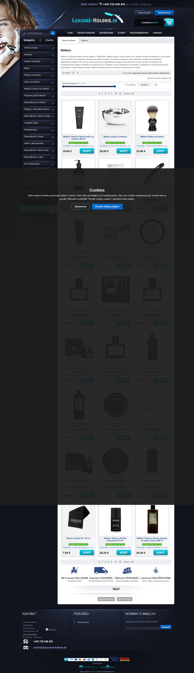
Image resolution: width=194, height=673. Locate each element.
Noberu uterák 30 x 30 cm (78, 538)
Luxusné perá (97, 663)
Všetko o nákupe (86, 33)
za (150, 23)
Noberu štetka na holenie (152, 137)
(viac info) (90, 146)
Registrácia (164, 13)
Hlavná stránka (68, 40)
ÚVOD (70, 33)
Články (121, 33)
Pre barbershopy (139, 33)
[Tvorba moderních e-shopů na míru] (88, 669)
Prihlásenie (144, 13)
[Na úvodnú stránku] (97, 17)
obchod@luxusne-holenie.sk (50, 647)
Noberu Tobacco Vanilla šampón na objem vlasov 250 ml (152, 539)
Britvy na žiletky (124, 599)
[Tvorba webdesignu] (107, 669)
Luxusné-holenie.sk (107, 671)
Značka (49, 40)
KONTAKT (157, 33)
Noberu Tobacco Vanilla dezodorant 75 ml (115, 539)
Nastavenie (81, 206)
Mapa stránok (85, 671)
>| (120, 93)
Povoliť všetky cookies (107, 206)
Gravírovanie (106, 33)
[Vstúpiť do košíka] (169, 22)
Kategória (28, 40)
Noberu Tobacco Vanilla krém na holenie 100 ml (78, 138)
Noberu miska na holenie (115, 137)
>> (116, 93)
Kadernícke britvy (106, 599)
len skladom (131, 85)
